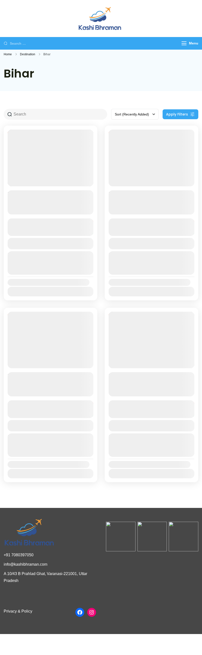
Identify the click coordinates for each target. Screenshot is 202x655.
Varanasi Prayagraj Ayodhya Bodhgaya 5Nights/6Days (145, 197)
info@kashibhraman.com (25, 564)
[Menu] (184, 43)
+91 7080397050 (19, 555)
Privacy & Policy (18, 611)
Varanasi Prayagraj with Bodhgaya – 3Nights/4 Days (144, 379)
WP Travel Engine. (95, 644)
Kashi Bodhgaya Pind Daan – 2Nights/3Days (44, 379)
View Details (50, 243)
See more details (48, 210)
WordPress (138, 644)
